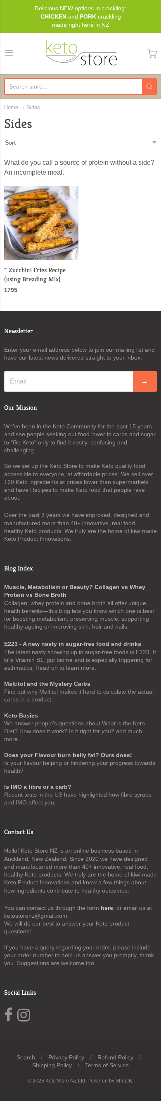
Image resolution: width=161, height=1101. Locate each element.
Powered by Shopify (110, 1081)
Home (11, 107)
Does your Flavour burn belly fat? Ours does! (68, 755)
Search (26, 1057)
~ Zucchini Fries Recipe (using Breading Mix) (35, 274)
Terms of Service (107, 1065)
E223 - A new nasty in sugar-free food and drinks (72, 643)
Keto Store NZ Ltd (65, 1081)
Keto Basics (21, 715)
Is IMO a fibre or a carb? (37, 786)
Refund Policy (115, 1057)
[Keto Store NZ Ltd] (80, 53)
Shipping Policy (52, 1065)
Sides (33, 107)
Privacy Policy (66, 1057)
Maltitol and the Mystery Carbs (47, 683)
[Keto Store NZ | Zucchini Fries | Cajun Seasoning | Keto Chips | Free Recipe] (41, 223)
